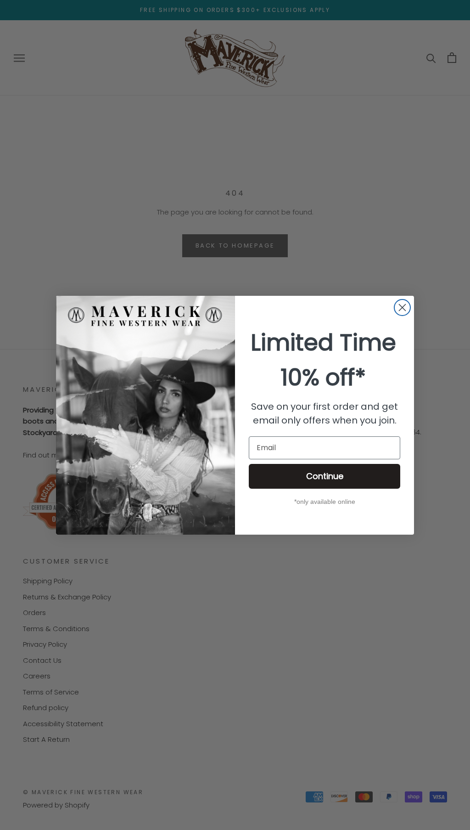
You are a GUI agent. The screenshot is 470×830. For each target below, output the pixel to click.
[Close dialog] (402, 307)
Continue (324, 476)
